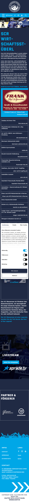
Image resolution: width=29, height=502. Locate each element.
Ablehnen (14, 275)
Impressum (5, 455)
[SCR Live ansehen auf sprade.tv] (14, 368)
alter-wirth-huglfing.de (20, 171)
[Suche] (25, 15)
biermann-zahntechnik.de (19, 144)
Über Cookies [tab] (23, 225)
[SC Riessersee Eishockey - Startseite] (14, 6)
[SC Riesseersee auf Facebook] (15, 15)
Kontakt (5, 451)
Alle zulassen (14, 270)
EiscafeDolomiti (22, 156)
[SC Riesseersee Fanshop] (9, 15)
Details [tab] (14, 225)
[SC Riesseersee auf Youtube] (22, 15)
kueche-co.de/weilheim (20, 207)
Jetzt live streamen (11, 362)
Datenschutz (6, 458)
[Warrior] (21, 412)
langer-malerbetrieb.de (20, 215)
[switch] (25, 255)
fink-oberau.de (22, 123)
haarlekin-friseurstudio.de (19, 183)
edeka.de (24, 150)
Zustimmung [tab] (5, 225)
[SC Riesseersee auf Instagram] (18, 15)
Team (19, 455)
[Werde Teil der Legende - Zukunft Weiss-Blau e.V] (8, 412)
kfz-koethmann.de (21, 137)
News (19, 458)
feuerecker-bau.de (21, 164)
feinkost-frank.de (22, 114)
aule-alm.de (23, 177)
